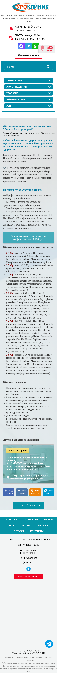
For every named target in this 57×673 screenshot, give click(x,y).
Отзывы (19, 531)
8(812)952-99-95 (14, 463)
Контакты (36, 531)
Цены (12, 525)
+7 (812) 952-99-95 (29, 38)
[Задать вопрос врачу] (46, 49)
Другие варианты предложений (21, 439)
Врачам (48, 519)
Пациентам (30, 519)
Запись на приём (29, 576)
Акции (26, 525)
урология (12, 93)
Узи (8, 105)
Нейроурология (15, 99)
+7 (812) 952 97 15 (28, 562)
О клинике (10, 519)
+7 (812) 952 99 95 (28, 558)
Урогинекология (16, 86)
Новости (42, 525)
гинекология (14, 80)
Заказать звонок (28, 54)
